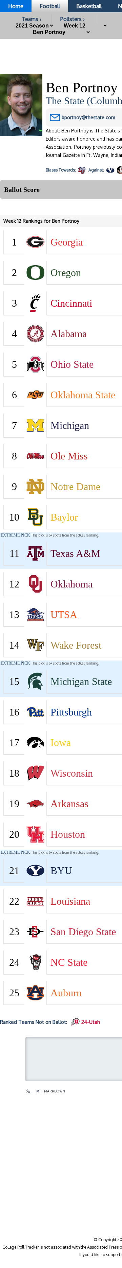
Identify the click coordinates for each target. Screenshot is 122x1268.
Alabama (68, 333)
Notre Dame (75, 486)
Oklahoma (71, 584)
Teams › (31, 19)
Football (50, 6)
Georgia (66, 242)
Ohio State (72, 364)
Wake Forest (75, 645)
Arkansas (69, 803)
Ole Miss (69, 455)
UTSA (63, 614)
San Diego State (83, 931)
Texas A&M (75, 553)
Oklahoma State (82, 394)
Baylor (64, 517)
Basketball (89, 6)
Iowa (60, 742)
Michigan (69, 425)
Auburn (66, 992)
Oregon (65, 272)
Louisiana (70, 901)
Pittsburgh (71, 712)
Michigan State (81, 681)
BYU (61, 870)
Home (15, 6)
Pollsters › (72, 19)
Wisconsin (71, 773)
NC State (68, 962)
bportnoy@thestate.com (88, 117)
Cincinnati (71, 303)
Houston (67, 834)
